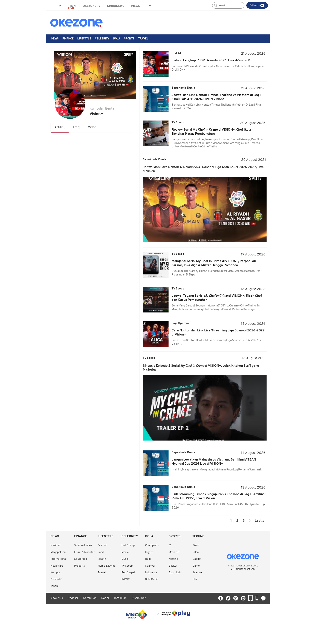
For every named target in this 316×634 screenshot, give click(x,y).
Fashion (102, 545)
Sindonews (115, 6)
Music (124, 559)
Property (79, 565)
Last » (259, 521)
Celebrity (102, 38)
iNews (135, 6)
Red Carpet (128, 572)
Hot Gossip (128, 545)
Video (92, 127)
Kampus (55, 572)
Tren (72, 6)
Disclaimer (139, 598)
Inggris (149, 552)
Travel (143, 38)
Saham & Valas (83, 545)
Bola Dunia (151, 579)
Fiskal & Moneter (84, 552)
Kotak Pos (89, 598)
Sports (129, 38)
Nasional (56, 545)
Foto (76, 127)
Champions (152, 545)
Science (197, 572)
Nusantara (57, 565)
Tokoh (54, 586)
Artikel (59, 127)
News (55, 38)
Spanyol (150, 565)
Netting (173, 559)
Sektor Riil (80, 559)
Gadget (196, 559)
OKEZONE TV (92, 6)
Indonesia (151, 572)
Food (101, 552)
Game (196, 565)
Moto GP (174, 552)
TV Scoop (127, 565)
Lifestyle (84, 38)
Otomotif (56, 579)
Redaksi (73, 598)
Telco (195, 552)
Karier (105, 598)
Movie (125, 552)
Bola (116, 38)
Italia (148, 559)
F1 (170, 545)
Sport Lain (175, 572)
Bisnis (195, 545)
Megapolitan (58, 552)
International (58, 559)
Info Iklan (120, 598)
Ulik (194, 579)
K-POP (125, 579)
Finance (68, 38)
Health (102, 559)
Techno (198, 536)
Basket (173, 565)
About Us (57, 598)
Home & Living (106, 565)
